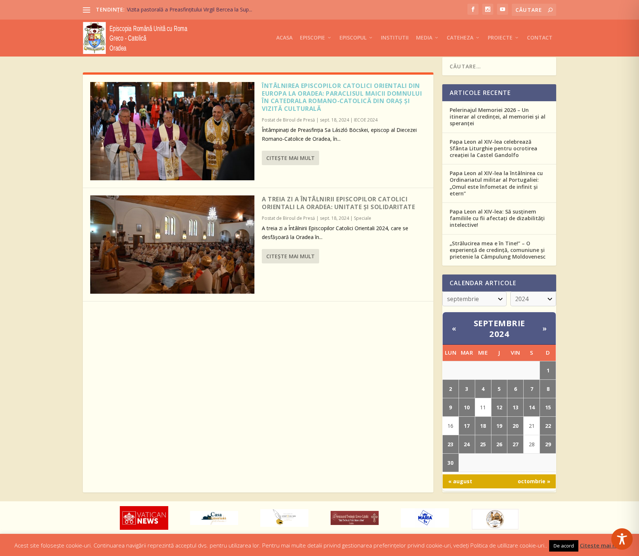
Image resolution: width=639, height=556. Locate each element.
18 (483, 425)
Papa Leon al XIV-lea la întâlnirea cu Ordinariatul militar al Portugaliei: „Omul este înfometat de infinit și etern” (496, 183)
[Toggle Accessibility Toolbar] (622, 539)
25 (483, 444)
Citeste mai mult (602, 545)
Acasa (284, 38)
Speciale (362, 218)
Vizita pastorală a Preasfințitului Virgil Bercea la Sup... (189, 9)
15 (548, 407)
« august (460, 481)
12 (499, 407)
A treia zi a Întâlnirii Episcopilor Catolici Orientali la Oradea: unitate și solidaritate (338, 203)
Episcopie (312, 38)
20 (515, 425)
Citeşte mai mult (290, 157)
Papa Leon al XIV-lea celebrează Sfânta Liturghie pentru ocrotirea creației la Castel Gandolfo (493, 148)
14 (532, 407)
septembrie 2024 (499, 328)
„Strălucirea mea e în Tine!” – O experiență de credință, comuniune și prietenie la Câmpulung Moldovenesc (497, 250)
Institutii (395, 38)
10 (467, 407)
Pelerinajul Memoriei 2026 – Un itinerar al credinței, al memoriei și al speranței (497, 116)
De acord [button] (564, 545)
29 (548, 444)
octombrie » (534, 481)
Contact (539, 38)
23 (450, 444)
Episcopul (352, 38)
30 (450, 462)
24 (467, 444)
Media (424, 38)
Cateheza (460, 38)
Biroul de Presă (299, 120)
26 (499, 444)
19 (499, 425)
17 (467, 425)
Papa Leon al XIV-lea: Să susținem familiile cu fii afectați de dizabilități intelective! (497, 218)
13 (515, 407)
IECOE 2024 (366, 120)
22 (548, 425)
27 (515, 444)
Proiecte (500, 38)
